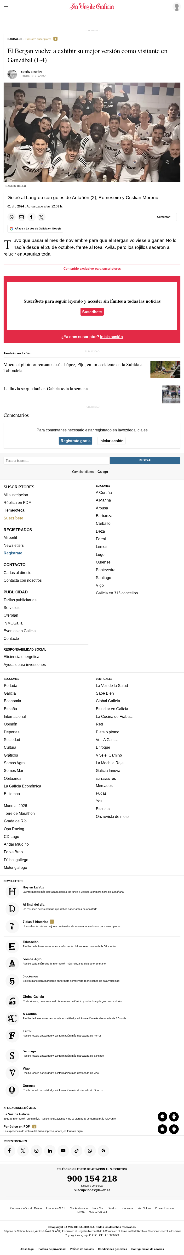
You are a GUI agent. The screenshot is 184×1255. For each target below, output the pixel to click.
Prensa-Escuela (164, 1208)
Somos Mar (13, 770)
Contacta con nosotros (23, 580)
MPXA (81, 1212)
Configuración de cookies (147, 1249)
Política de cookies (82, 1249)
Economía (12, 701)
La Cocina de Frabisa (114, 716)
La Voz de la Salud (112, 685)
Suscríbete (92, 312)
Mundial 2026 (15, 805)
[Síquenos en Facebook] (9, 1150)
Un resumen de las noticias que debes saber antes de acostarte (60, 906)
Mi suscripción (16, 494)
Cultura (10, 747)
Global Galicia (108, 701)
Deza (100, 531)
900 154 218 (92, 1178)
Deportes (11, 732)
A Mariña (103, 500)
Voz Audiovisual (79, 1208)
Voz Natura (144, 1208)
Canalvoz (127, 1208)
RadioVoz (98, 1208)
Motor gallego (15, 867)
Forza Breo (13, 852)
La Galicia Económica (22, 786)
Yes (99, 801)
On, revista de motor (113, 816)
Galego (103, 471)
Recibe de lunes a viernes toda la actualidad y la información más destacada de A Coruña (74, 1016)
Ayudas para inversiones (25, 664)
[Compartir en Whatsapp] (11, 217)
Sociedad (12, 739)
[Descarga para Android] (174, 1116)
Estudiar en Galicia (112, 708)
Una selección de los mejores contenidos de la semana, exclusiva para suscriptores (72, 924)
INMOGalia (13, 623)
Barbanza (104, 515)
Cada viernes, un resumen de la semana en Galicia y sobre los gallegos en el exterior (72, 999)
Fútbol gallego (16, 860)
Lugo (100, 554)
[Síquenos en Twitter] (23, 1150)
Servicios (11, 607)
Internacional (15, 716)
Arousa (102, 508)
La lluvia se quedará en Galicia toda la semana (46, 388)
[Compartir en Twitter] (41, 217)
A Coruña (104, 492)
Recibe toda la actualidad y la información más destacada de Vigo (61, 1070)
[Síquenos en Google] (103, 1150)
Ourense (103, 562)
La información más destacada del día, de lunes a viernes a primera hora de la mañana (73, 889)
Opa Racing (14, 828)
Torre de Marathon (19, 813)
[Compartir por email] (21, 217)
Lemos (101, 546)
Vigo (100, 585)
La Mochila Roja (110, 763)
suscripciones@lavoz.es (92, 1190)
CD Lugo (11, 836)
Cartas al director (18, 572)
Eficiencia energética (21, 656)
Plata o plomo (107, 732)
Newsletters (14, 545)
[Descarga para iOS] (162, 1116)
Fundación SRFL (56, 1208)
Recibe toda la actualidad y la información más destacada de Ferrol (62, 1033)
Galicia (10, 693)
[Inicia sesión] (175, 6)
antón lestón (31, 72)
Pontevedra (105, 570)
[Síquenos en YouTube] (63, 1150)
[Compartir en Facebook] (31, 217)
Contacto (11, 638)
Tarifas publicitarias (20, 600)
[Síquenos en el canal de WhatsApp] (90, 1150)
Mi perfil (10, 537)
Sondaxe (113, 1208)
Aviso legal (27, 1249)
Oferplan (11, 615)
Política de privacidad (52, 1249)
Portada (10, 685)
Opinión (10, 724)
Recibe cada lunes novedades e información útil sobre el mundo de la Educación (69, 944)
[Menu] (7, 6)
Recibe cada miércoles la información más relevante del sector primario (64, 961)
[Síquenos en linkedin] (50, 1150)
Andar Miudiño (16, 844)
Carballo (103, 523)
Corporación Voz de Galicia (26, 1208)
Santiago (103, 577)
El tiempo (12, 794)
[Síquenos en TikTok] (76, 1150)
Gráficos (11, 755)
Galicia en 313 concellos (117, 593)
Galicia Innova (108, 770)
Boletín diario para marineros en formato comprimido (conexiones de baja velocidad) (71, 978)
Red (99, 724)
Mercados (104, 785)
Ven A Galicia (107, 739)
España (10, 708)
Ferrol (101, 539)
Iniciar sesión (111, 441)
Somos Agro (14, 763)
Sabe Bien (105, 693)
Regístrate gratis (76, 441)
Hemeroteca (14, 510)
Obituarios (12, 778)
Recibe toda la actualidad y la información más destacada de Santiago (63, 1053)
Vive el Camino (109, 755)
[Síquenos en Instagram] (36, 1150)
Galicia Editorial (98, 1212)
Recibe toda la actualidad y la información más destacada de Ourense (63, 1088)
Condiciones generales (112, 1249)
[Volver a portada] (92, 6)
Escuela (103, 809)
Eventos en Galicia (20, 631)
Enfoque (103, 747)
